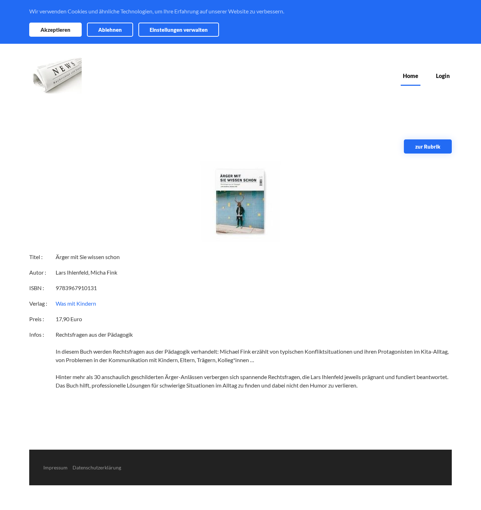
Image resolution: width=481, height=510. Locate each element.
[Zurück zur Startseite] (55, 76)
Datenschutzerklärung (97, 467)
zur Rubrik (428, 146)
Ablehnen (110, 29)
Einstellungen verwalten (179, 29)
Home (410, 75)
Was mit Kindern (76, 303)
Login (443, 75)
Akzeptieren (55, 29)
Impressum (55, 467)
